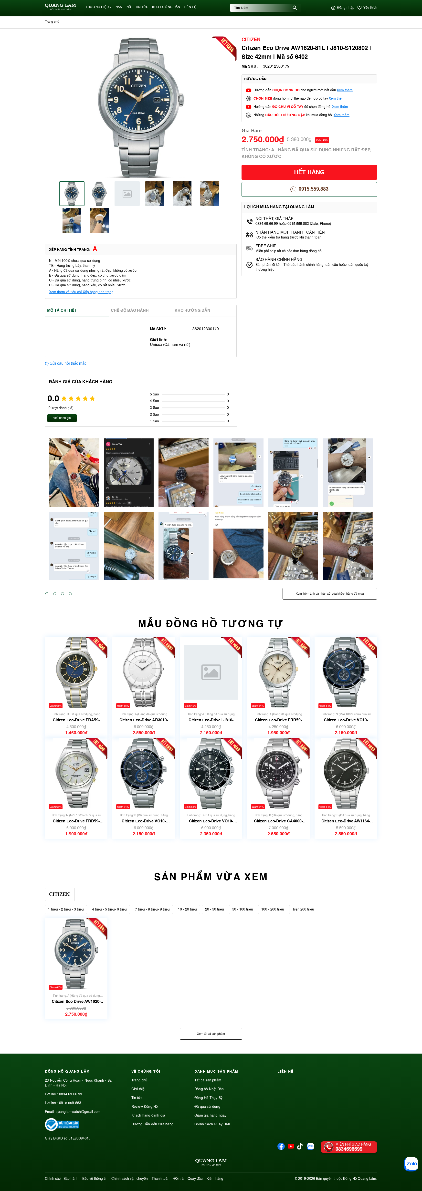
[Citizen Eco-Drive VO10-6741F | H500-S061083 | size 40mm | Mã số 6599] (144, 773)
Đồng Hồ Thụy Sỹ (208, 1098)
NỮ (129, 7)
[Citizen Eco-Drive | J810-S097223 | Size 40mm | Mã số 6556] (211, 672)
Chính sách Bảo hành (61, 1179)
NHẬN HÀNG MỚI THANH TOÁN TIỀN (290, 233)
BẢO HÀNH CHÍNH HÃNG (279, 260)
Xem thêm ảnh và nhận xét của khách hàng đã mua (330, 593)
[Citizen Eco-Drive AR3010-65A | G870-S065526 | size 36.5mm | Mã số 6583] (143, 672)
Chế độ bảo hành (130, 311)
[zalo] (310, 1149)
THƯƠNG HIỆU (97, 7)
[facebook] (281, 1149)
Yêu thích (370, 7)
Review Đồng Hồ (144, 1106)
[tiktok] (300, 1148)
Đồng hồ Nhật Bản (209, 1089)
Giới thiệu (139, 1089)
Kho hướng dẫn (192, 311)
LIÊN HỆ (190, 7)
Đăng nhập (345, 8)
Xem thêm (345, 90)
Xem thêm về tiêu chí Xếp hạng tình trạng (81, 292)
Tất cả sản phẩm (207, 1080)
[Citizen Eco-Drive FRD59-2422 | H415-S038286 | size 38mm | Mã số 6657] (76, 773)
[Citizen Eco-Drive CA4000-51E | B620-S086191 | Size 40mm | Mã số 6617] (278, 773)
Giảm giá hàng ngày (210, 1115)
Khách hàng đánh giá (148, 1115)
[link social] (62, 1130)
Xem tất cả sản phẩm (211, 1034)
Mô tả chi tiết (62, 311)
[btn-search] (295, 7)
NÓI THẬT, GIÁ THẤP (274, 219)
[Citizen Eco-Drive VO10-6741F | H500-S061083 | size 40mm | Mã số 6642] (346, 672)
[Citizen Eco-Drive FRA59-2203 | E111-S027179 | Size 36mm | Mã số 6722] (76, 672)
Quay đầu (195, 1179)
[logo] (60, 9)
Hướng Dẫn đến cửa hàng (152, 1124)
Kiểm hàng (215, 1179)
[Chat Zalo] (411, 1164)
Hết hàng (309, 173)
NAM (119, 7)
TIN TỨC (141, 7)
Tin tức (136, 1098)
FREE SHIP (265, 246)
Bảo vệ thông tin (94, 1179)
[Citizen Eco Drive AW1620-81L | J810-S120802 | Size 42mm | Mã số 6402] (76, 954)
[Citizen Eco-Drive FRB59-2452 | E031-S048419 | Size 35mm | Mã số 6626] (278, 672)
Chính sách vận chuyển (129, 1179)
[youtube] (291, 1149)
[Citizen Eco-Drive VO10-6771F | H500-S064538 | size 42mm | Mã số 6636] (211, 773)
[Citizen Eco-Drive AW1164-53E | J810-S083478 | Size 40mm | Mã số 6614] (345, 773)
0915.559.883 (313, 189)
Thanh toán (160, 1179)
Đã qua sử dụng (207, 1106)
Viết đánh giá (62, 418)
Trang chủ (139, 1080)
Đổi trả (178, 1179)
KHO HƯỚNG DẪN (166, 7)
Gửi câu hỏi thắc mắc (68, 364)
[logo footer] (211, 1163)
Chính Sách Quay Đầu (212, 1124)
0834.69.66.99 (70, 1094)
